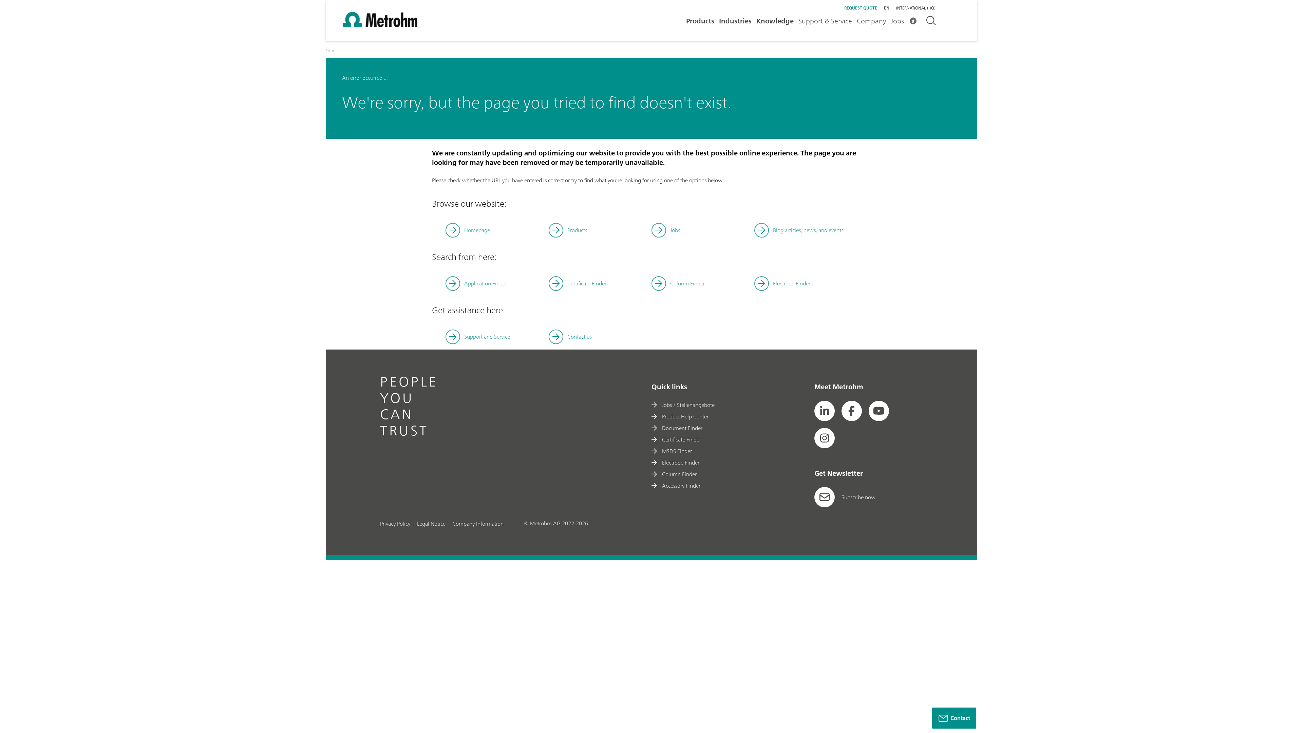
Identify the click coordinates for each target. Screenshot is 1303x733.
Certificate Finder (586, 283)
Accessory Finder (681, 486)
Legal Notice (431, 523)
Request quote (860, 8)
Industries (735, 21)
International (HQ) (916, 8)
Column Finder (687, 283)
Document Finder (682, 428)
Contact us (579, 336)
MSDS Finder (677, 451)
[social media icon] (824, 411)
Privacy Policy (395, 523)
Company (871, 21)
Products (700, 21)
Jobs (897, 21)
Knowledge (775, 21)
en (886, 8)
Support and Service (487, 336)
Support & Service (825, 21)
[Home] (380, 25)
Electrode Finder (791, 283)
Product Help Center (685, 416)
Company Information (478, 523)
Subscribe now (858, 497)
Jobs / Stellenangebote (688, 405)
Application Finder (485, 283)
